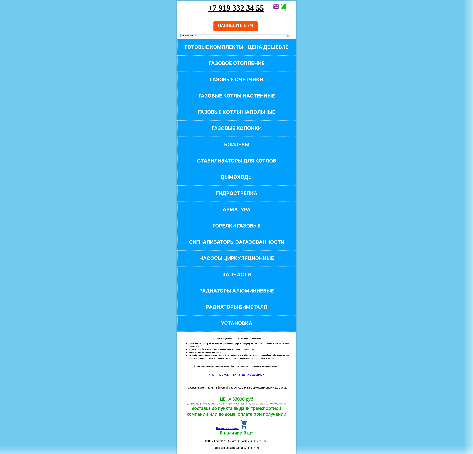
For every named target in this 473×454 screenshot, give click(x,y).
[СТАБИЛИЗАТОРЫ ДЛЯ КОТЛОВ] (236, 165)
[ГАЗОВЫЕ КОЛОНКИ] (236, 132)
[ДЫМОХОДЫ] (236, 181)
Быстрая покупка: (227, 428)
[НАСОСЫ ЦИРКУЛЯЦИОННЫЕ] (236, 262)
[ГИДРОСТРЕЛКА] (236, 197)
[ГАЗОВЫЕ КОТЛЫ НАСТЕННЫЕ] (236, 100)
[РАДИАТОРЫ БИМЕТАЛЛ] (236, 311)
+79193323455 (193, 346)
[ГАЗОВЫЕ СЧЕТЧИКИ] (236, 84)
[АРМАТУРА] (236, 214)
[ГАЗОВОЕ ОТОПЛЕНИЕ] (236, 67)
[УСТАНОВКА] (236, 327)
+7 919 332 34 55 (236, 8)
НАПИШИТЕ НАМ (235, 25)
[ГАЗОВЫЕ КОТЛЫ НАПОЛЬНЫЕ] (236, 116)
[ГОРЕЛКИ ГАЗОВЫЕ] (236, 230)
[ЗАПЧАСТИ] (236, 279)
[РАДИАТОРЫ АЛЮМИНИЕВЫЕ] (236, 295)
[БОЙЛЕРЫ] (236, 149)
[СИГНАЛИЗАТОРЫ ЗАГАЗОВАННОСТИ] (236, 246)
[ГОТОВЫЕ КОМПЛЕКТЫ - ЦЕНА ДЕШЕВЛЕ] (236, 51)
